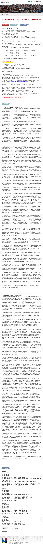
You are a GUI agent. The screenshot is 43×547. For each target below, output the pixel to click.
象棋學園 (24, 4)
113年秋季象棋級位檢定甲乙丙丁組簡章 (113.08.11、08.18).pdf (19, 528)
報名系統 (38, 4)
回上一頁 (4, 531)
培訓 (31, 4)
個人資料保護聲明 (12, 538)
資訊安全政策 (18, 538)
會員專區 (24, 538)
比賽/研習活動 (19, 4)
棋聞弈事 (28, 4)
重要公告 (14, 4)
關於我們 (34, 4)
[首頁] (5, 2)
